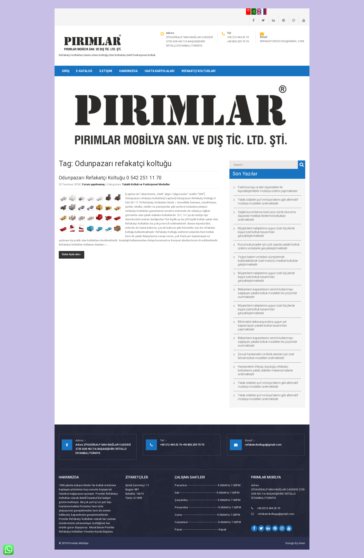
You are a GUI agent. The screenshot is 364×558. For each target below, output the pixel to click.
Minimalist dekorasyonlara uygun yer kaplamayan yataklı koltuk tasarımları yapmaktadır (262, 325)
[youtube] (302, 20)
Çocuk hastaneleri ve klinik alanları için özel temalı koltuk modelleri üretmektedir (266, 356)
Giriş (66, 71)
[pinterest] (282, 20)
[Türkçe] (248, 11)
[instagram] (292, 20)
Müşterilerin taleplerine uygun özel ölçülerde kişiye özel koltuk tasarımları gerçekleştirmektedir (266, 232)
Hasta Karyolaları (159, 71)
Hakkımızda (128, 71)
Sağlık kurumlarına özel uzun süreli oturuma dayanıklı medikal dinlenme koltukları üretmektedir (267, 215)
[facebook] (251, 20)
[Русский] (264, 11)
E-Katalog (84, 71)
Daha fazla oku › (71, 254)
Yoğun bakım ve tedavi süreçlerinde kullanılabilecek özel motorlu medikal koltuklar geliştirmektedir (268, 260)
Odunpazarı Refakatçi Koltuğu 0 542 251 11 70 (110, 178)
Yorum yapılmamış (93, 184)
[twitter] (261, 20)
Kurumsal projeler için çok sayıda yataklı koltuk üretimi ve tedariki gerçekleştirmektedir (269, 246)
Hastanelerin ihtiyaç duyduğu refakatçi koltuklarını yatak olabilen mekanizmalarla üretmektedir (265, 370)
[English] (259, 11)
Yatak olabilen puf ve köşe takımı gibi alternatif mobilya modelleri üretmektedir (268, 201)
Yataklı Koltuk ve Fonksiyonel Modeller (146, 184)
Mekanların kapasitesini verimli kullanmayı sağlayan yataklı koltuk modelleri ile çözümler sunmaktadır (267, 293)
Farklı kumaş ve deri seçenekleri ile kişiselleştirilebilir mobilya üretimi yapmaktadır (268, 189)
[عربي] (254, 11)
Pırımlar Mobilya (78, 543)
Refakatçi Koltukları (198, 71)
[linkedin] (272, 20)
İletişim (105, 71)
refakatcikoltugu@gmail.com (282, 41)
